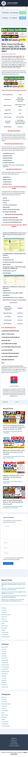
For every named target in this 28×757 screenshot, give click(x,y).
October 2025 (4, 669)
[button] (26, 8)
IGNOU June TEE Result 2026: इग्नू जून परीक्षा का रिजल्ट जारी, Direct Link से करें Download (14, 452)
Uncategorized (4, 634)
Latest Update (14, 431)
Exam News (4, 616)
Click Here (20, 308)
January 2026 (4, 662)
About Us (14, 738)
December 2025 (5, 664)
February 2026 (4, 660)
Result (19, 431)
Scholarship (4, 628)
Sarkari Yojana (4, 625)
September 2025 (5, 671)
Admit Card (13, 506)
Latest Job (3, 619)
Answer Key (4, 612)
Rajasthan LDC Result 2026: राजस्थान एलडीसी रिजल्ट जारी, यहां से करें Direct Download (13, 477)
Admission (3, 608)
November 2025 (5, 667)
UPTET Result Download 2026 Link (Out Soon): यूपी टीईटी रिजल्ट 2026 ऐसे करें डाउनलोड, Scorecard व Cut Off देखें (14, 427)
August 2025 (4, 673)
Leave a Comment (6, 431)
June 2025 (3, 678)
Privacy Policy (14, 743)
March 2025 (4, 684)
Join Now (22, 13)
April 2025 (3, 682)
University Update (5, 636)
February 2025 (4, 687)
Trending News (6, 507)
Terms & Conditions (14, 745)
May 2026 (3, 653)
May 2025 (3, 680)
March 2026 (4, 658)
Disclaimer (14, 742)
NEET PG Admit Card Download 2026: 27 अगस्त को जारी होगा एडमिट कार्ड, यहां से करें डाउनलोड (13, 502)
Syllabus (3, 630)
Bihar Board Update (5, 614)
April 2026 (3, 656)
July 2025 (3, 676)
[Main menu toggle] (2, 8)
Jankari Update (12, 3)
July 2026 (3, 649)
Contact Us (14, 740)
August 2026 (4, 647)
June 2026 (3, 651)
